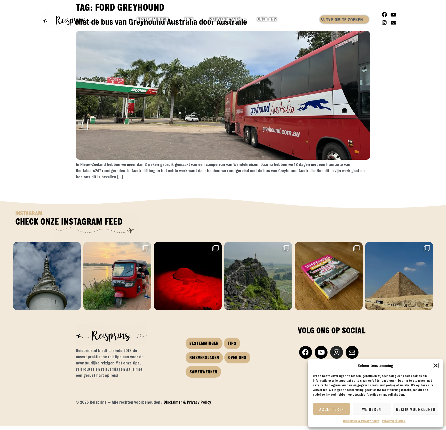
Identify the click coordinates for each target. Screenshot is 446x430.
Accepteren (331, 409)
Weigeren (371, 409)
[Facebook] (384, 14)
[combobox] (344, 19)
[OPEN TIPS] (198, 19)
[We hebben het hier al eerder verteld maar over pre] (117, 276)
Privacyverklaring (393, 421)
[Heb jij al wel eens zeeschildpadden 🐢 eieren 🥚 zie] (188, 276)
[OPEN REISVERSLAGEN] (245, 19)
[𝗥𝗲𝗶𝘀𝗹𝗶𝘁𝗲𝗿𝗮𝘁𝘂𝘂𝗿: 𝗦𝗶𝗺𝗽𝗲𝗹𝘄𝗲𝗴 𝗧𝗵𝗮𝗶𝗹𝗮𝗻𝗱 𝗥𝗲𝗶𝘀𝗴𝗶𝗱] (329, 276)
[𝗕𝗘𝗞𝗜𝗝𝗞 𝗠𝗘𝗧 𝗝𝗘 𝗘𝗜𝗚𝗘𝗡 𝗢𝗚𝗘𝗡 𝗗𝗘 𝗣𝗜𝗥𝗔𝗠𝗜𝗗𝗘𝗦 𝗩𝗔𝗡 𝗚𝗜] (399, 276)
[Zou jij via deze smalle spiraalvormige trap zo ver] (47, 276)
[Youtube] (393, 14)
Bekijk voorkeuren (416, 409)
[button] (435, 365)
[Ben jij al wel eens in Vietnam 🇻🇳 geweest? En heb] (258, 276)
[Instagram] (384, 22)
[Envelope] (393, 22)
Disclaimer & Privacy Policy (361, 421)
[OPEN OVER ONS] (281, 19)
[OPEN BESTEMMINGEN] (173, 19)
